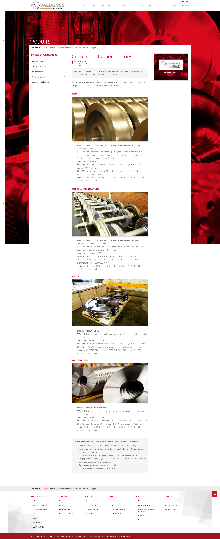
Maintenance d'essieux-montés (70, 514)
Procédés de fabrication (41, 509)
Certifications (90, 514)
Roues (61, 501)
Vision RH (141, 501)
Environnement (91, 505)
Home (82, 5)
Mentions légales (170, 509)
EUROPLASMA (38, 527)
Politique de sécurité (145, 505)
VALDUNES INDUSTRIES (40, 536)
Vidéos (35, 518)
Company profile (96, 5)
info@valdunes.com (125, 536)
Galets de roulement (40, 82)
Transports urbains (39, 66)
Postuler (141, 520)
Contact (185, 5)
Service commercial (171, 501)
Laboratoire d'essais (119, 509)
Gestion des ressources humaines (146, 510)
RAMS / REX (116, 514)
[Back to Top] (214, 494)
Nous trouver (37, 522)
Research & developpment (144, 5)
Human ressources (168, 5)
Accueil (45, 48)
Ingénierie (115, 505)
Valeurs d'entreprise (40, 505)
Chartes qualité (91, 501)
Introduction (37, 501)
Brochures (36, 514)
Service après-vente (92, 509)
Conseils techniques (40, 77)
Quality (124, 5)
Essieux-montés (64, 509)
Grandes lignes (38, 61)
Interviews (141, 515)
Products (112, 5)
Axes (61, 505)
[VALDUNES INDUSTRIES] (48, 5)
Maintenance (37, 71)
